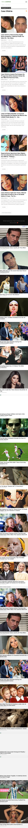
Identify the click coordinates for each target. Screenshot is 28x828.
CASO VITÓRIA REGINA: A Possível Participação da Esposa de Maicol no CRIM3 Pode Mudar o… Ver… (14, 115)
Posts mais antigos (6, 212)
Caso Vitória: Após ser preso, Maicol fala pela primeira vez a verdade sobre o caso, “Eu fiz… (13, 194)
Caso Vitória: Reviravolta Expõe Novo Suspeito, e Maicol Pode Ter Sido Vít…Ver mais (12, 36)
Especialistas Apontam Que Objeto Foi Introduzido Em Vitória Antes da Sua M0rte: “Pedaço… (13, 154)
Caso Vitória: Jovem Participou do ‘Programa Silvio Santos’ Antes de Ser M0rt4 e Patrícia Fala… (13, 75)
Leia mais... (4, 50)
